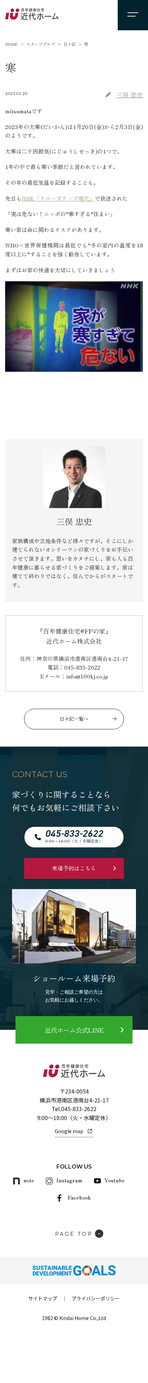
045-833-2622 (78, 1109)
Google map (69, 1131)
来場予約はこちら (74, 868)
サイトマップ (42, 1298)
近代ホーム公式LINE (74, 1029)
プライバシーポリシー (96, 1298)
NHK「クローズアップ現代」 (58, 198)
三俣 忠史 (129, 94)
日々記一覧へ (74, 718)
